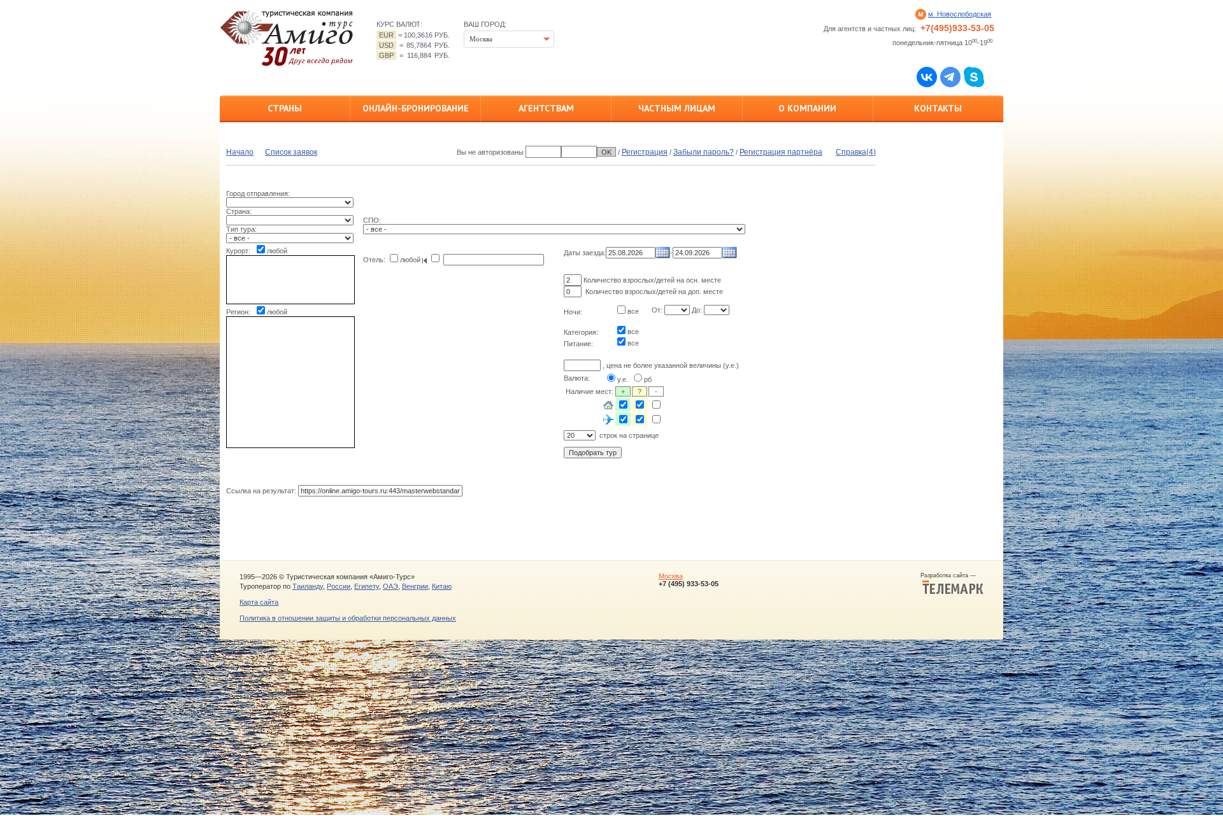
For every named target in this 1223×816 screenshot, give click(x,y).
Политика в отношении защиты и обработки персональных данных (348, 618)
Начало (240, 152)
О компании (807, 108)
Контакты (938, 108)
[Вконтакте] (927, 76)
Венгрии (415, 586)
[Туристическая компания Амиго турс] (287, 38)
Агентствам (546, 108)
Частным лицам (676, 108)
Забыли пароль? (703, 152)
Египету (366, 586)
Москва (671, 576)
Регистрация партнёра (781, 152)
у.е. (622, 379)
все (633, 311)
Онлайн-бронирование (415, 108)
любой (277, 251)
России (338, 586)
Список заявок (291, 152)
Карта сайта (259, 602)
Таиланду (307, 586)
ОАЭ (390, 586)
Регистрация (645, 152)
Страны (285, 108)
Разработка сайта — (951, 575)
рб (648, 379)
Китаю (442, 586)
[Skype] (974, 76)
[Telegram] (950, 76)
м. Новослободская (959, 14)
